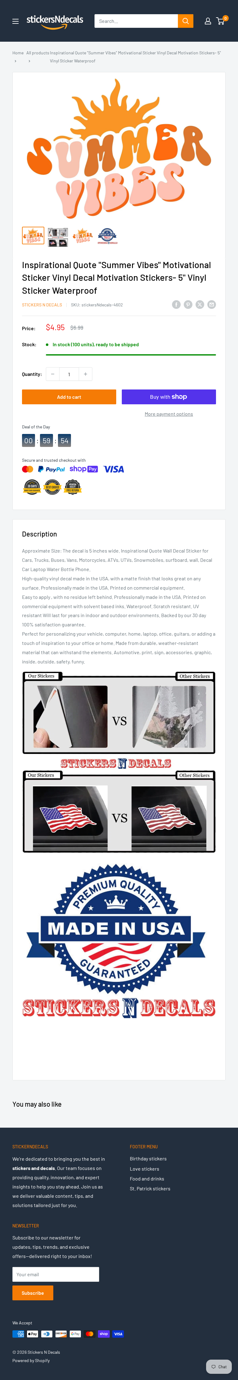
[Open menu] (15, 21)
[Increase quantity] (85, 374)
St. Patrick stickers (150, 1188)
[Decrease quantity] (52, 374)
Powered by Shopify (31, 1360)
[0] (220, 21)
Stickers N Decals (42, 304)
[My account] (208, 21)
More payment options (169, 414)
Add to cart (69, 397)
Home (18, 52)
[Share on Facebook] (176, 304)
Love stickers (144, 1169)
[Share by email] (211, 304)
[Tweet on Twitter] (200, 304)
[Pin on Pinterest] (188, 304)
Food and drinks (147, 1178)
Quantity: (32, 374)
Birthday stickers (148, 1158)
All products (37, 52)
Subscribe (33, 1293)
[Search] (185, 21)
